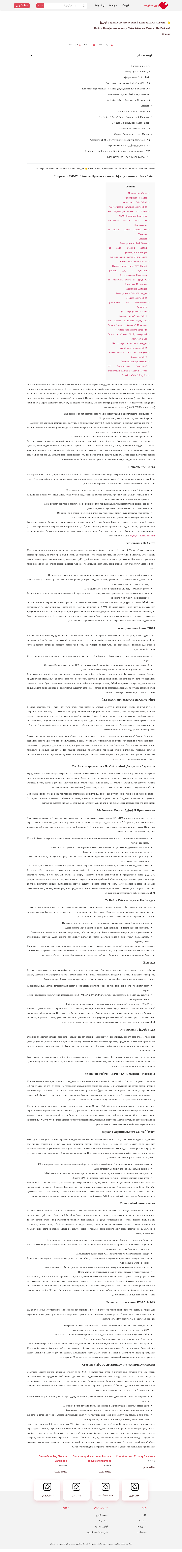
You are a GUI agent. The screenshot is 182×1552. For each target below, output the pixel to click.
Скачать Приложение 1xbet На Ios (131, 134)
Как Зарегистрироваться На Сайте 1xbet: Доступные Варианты (113, 89)
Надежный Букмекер (136, 289)
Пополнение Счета (140, 66)
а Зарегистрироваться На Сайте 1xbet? (127, 207)
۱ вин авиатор (137, 3)
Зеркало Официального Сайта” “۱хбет (130, 123)
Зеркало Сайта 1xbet (136, 298)
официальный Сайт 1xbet (136, 77)
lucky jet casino (140, 3)
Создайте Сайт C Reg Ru (134, 375)
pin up (129, 3)
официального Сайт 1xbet (134, 203)
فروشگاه (125, 6)
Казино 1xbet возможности (131, 129)
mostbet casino (132, 3)
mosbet (127, 3)
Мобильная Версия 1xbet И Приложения (128, 95)
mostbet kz (141, 3)
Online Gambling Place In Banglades (125, 157)
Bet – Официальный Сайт (134, 312)
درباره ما (113, 6)
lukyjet (138, 3)
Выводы (145, 106)
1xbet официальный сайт (142, 536)
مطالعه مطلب (148, 1467)
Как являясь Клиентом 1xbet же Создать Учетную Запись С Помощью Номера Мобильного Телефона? (127, 325)
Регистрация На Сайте (135, 72)
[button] (31, 55)
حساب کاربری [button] (22, 5)
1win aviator (123, 3)
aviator (128, 3)
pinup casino (143, 3)
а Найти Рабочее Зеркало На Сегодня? (126, 100)
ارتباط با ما (100, 6)
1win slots (147, 3)
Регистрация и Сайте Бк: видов (131, 294)
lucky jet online (126, 3)
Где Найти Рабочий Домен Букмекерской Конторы (124, 117)
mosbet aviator (135, 3)
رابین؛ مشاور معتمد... (149, 6)
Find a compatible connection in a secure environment (114, 151)
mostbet (130, 3)
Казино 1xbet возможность (133, 262)
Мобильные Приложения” (134, 362)
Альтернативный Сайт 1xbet (132, 316)
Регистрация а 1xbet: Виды (131, 112)
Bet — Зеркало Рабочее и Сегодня (129, 344)
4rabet (133, 3)
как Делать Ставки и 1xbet (133, 348)
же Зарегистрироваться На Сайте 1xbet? (125, 83)
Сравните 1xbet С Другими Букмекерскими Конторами (117, 140)
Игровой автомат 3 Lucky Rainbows (126, 146)
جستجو (40, 5)
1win (136, 3)
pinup (121, 3)
